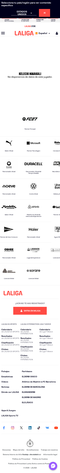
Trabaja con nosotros (49, 450)
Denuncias (6, 450)
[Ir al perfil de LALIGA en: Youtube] (56, 427)
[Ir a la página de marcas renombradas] (30, 444)
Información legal (50, 454)
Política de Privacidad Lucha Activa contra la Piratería (30, 463)
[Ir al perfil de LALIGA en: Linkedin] (30, 427)
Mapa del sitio (18, 450)
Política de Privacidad (21, 459)
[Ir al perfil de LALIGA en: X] (21, 427)
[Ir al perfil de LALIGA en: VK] (47, 427)
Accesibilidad (35, 454)
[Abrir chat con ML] (53, 466)
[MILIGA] (56, 33)
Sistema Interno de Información (15, 454)
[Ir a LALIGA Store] (30, 26)
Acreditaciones (33, 450)
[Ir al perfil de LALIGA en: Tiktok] (38, 427)
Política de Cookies (40, 459)
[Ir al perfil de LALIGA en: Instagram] (12, 427)
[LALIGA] (24, 33)
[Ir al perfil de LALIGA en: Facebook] (3, 427)
